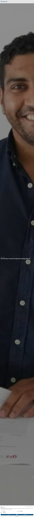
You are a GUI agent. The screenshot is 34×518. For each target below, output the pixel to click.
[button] (2, 506)
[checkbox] (1, 511)
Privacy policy (26, 506)
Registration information (30, 506)
